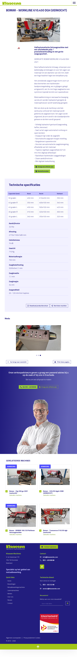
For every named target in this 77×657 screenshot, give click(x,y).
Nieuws (10, 600)
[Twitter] (17, 302)
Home (9, 581)
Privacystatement (29, 638)
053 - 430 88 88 (48, 560)
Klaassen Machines (11, 3)
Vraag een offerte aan (45, 167)
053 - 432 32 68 (48, 584)
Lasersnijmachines (13, 590)
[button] (38, 646)
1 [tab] (36, 355)
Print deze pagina (63, 362)
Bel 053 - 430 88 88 (29, 387)
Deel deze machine (60, 306)
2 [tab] (38, 355)
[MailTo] (28, 302)
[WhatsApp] (34, 302)
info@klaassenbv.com (50, 557)
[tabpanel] (38, 337)
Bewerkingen (11, 584)
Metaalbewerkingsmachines (16, 587)
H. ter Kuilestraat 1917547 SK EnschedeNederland (13, 560)
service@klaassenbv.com (51, 588)
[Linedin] (12, 302)
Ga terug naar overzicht (18, 362)
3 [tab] (40, 355)
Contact (10, 603)
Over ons (10, 597)
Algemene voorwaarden (13, 638)
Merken (10, 593)
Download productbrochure (39, 306)
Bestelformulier (43, 171)
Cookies (37, 638)
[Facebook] (23, 302)
